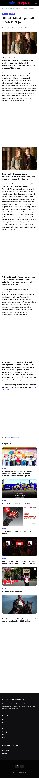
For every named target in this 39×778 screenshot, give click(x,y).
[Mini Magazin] (19, 3)
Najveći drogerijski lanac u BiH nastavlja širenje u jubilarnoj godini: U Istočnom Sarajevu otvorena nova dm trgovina (17, 474)
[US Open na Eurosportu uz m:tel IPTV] (19, 488)
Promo (12, 13)
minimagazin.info (13, 437)
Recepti (4, 729)
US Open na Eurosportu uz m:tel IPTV (16, 503)
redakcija (7, 27)
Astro (4, 726)
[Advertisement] (19, 124)
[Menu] (3, 3)
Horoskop (5, 723)
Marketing (5, 750)
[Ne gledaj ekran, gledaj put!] (19, 576)
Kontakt (4, 753)
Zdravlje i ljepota (7, 732)
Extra (5, 13)
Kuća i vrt (5, 738)
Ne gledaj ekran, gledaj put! (12, 591)
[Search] (36, 3)
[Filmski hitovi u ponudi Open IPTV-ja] (19, 43)
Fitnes (4, 735)
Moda (4, 720)
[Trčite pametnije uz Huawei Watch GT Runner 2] (19, 516)
